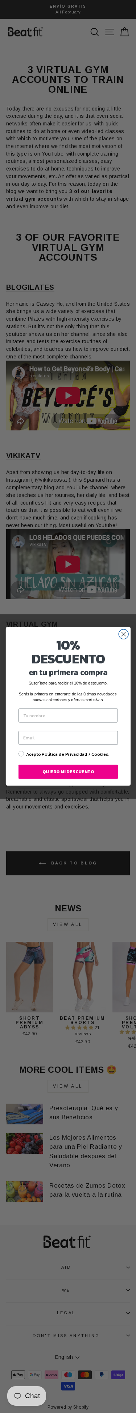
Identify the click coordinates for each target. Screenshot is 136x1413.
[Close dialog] (123, 634)
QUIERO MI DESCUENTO (68, 771)
